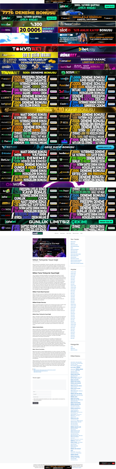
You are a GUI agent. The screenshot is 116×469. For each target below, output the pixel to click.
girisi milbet (72, 364)
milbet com (81, 390)
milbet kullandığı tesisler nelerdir (74, 419)
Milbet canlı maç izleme (76, 385)
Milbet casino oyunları (75, 388)
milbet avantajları (73, 370)
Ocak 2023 (73, 315)
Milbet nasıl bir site (76, 426)
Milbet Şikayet (62, 233)
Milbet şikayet (74, 454)
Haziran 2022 (73, 325)
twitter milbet (77, 457)
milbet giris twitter (79, 395)
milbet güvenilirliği (77, 406)
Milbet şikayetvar (75, 456)
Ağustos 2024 (73, 285)
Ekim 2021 (72, 338)
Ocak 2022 (73, 333)
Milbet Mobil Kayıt (74, 252)
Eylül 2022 (72, 321)
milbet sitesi (80, 435)
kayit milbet (73, 367)
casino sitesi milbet (73, 363)
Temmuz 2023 (73, 305)
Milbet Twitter (69, 233)
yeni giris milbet (73, 458)
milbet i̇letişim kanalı (79, 414)
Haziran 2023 (73, 307)
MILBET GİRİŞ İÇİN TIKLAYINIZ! (58, 44)
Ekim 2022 (72, 319)
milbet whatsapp (80, 442)
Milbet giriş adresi (75, 398)
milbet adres (73, 369)
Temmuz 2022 (73, 324)
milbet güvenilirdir (73, 406)
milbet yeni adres (73, 444)
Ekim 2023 (73, 301)
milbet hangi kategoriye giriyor (74, 413)
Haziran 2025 (73, 274)
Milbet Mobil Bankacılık (75, 246)
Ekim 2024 (73, 282)
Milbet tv (73, 440)
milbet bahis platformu (74, 371)
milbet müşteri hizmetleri (74, 424)
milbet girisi (73, 395)
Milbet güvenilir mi (75, 408)
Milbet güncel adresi (75, 402)
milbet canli (72, 378)
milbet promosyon (73, 429)
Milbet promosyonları (75, 431)
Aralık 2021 (73, 335)
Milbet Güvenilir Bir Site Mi (75, 261)
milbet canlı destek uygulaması (74, 384)
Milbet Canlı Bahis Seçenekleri (76, 260)
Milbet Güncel (80, 399)
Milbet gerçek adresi (76, 393)
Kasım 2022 (73, 318)
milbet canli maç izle (77, 378)
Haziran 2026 (73, 273)
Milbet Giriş (56, 233)
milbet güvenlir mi (74, 410)
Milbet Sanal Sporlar (74, 435)
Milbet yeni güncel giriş (76, 449)
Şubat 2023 (73, 313)
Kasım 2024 (73, 281)
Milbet (81, 233)
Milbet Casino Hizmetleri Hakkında (77, 263)
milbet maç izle (80, 420)
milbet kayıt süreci (73, 416)
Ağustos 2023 (73, 304)
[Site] (29, 79)
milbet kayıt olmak (77, 415)
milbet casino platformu (73, 389)
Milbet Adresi (73, 241)
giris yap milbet (73, 365)
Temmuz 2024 (73, 287)
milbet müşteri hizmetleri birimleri (74, 425)
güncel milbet (79, 365)
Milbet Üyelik (73, 451)
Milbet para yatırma (74, 428)
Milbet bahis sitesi (75, 374)
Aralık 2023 (73, 298)
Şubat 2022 (73, 332)
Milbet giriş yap (74, 399)
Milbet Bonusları (79, 377)
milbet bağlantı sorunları (74, 375)
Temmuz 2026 (73, 271)
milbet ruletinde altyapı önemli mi (74, 433)
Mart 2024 (73, 293)
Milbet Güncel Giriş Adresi (75, 405)
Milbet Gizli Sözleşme (75, 249)
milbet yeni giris (73, 447)
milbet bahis (77, 370)
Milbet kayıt (73, 415)
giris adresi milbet (80, 363)
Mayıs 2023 (73, 308)
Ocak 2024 (73, 296)
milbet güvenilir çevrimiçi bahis (74, 409)
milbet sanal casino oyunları (75, 434)
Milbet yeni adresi (74, 445)
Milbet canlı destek (76, 383)
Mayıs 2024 (73, 290)
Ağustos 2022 (73, 322)
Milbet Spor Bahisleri (75, 436)
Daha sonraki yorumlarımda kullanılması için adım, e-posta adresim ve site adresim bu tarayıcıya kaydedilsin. (49, 400)
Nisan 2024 (73, 291)
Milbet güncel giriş (76, 404)
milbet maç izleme (74, 421)
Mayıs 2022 (73, 327)
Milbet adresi (79, 369)
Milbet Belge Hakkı (74, 250)
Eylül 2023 (72, 302)
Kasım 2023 (73, 299)
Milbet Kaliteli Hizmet (74, 255)
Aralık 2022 (73, 316)
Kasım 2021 (73, 336)
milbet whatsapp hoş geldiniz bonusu (75, 443)
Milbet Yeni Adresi (76, 233)
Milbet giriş (74, 396)
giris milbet (76, 364)
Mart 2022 (72, 330)
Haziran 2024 (73, 288)
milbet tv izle (78, 440)
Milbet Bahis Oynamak (75, 258)
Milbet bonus (74, 377)
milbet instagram (73, 414)
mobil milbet (73, 457)
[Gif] (58, 110)
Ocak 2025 (73, 279)
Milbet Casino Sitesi (74, 390)
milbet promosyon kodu (75, 430)
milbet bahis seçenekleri (75, 372)
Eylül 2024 (72, 284)
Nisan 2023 (73, 310)
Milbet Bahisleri (73, 257)
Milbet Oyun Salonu (74, 244)
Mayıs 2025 (73, 276)
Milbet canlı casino (75, 381)
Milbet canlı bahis (75, 379)
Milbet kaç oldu (75, 418)
